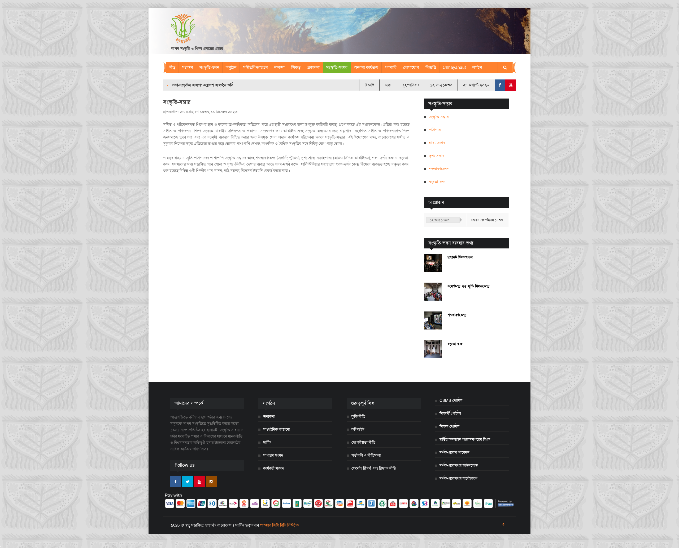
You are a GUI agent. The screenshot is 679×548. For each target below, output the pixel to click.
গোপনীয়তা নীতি (363, 442)
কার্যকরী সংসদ (273, 468)
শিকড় (296, 67)
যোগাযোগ (411, 67)
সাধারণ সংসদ (273, 455)
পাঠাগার (435, 129)
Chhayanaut (454, 67)
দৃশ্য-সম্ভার (436, 155)
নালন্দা (279, 67)
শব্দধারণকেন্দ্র (439, 168)
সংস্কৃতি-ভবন (209, 67)
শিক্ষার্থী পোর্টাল (450, 413)
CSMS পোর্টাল (450, 400)
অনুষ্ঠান (231, 67)
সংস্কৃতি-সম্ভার (336, 67)
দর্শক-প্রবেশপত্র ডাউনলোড (458, 465)
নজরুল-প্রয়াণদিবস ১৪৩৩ (487, 220)
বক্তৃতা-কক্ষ (437, 181)
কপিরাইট (357, 429)
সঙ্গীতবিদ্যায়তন (255, 67)
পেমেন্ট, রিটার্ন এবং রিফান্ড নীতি (373, 468)
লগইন (477, 67)
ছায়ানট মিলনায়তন (460, 257)
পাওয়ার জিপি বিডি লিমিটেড (279, 525)
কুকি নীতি (358, 416)
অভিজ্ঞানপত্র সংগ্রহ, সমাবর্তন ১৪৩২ (196, 85)
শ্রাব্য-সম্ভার (437, 142)
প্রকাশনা (313, 67)
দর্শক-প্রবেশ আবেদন (454, 452)
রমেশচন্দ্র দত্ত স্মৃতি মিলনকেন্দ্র (468, 286)
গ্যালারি (391, 67)
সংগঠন (187, 67)
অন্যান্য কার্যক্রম (366, 67)
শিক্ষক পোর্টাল (449, 426)
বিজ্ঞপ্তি (430, 67)
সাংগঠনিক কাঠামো (276, 429)
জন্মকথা (269, 416)
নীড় (172, 67)
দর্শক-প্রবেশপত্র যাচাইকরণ (458, 478)
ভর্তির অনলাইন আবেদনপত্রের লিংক (464, 439)
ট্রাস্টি (267, 442)
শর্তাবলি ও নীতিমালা (366, 455)
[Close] (0, 546)
